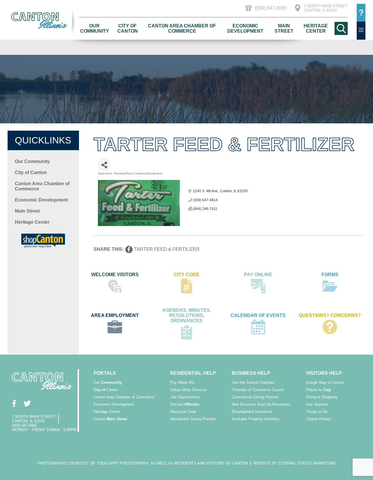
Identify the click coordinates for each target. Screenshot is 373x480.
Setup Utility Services (188, 390)
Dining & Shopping (321, 397)
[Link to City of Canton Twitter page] (27, 403)
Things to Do (317, 411)
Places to (318, 390)
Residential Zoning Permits (193, 419)
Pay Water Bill (182, 382)
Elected (184, 404)
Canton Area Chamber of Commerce (182, 28)
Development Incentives (252, 411)
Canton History (318, 419)
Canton (106, 390)
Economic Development (245, 28)
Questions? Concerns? (330, 315)
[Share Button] (104, 164)
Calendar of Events (258, 315)
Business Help (251, 373)
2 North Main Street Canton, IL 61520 (326, 8)
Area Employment (115, 315)
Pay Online (258, 274)
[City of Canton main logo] (43, 20)
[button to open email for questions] (361, 13)
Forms (329, 274)
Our (108, 382)
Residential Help (193, 373)
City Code (186, 274)
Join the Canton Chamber (253, 382)
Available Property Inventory (255, 419)
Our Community (94, 28)
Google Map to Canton (325, 382)
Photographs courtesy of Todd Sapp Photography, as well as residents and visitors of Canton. (143, 463)
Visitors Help (324, 373)
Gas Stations (317, 404)
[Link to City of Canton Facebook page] (14, 403)
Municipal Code (183, 411)
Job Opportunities (185, 397)
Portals (105, 373)
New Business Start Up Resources (261, 404)
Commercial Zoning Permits (255, 397)
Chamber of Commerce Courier (258, 390)
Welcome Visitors (115, 274)
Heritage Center (316, 28)
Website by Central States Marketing (295, 463)
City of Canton (127, 28)
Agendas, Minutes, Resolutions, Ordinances (186, 315)
